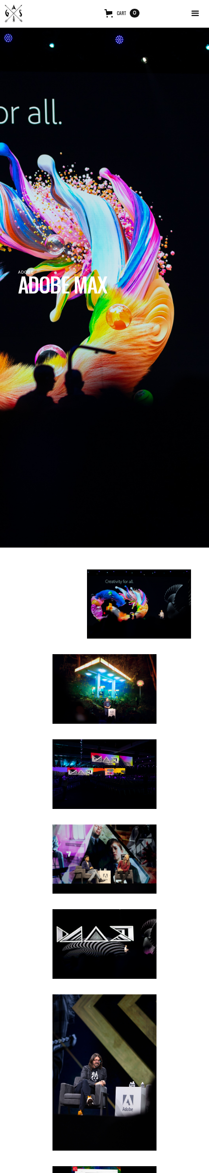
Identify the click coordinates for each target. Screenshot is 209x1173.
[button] (195, 13)
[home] (13, 13)
